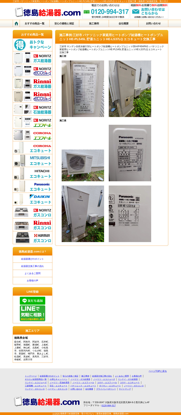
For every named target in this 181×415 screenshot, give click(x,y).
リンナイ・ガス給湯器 (128, 379)
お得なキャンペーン (58, 379)
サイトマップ (125, 389)
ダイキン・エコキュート (110, 386)
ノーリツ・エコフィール (83, 382)
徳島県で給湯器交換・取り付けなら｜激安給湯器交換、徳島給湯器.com (94, 413)
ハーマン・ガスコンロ (57, 389)
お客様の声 (32, 280)
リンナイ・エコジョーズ (36, 382)
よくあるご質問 (32, 273)
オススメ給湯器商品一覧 (36, 379)
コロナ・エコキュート (130, 382)
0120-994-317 (109, 405)
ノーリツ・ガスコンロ (134, 386)
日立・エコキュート (58, 386)
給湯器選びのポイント (32, 259)
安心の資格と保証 (70, 376)
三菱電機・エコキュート (36, 386)
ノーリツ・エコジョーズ (104, 379)
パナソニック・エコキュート (83, 386)
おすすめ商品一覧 (32, 34)
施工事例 (85, 376)
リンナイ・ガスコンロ (35, 389)
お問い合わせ (76, 389)
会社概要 (89, 389)
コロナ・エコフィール (107, 382)
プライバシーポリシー (106, 389)
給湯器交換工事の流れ (32, 266)
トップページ (31, 376)
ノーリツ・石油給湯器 (59, 382)
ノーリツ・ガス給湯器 (80, 379)
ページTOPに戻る (158, 371)
